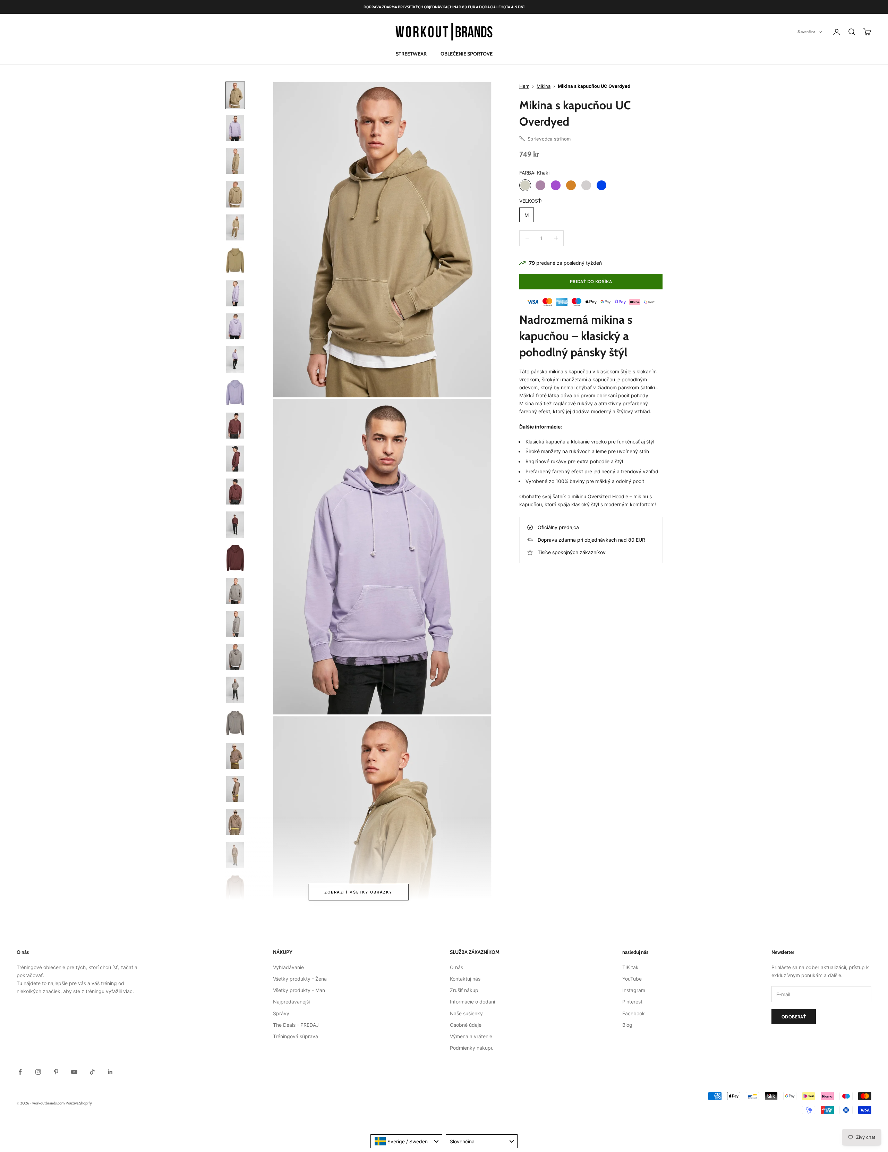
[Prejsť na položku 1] (235, 95)
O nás (456, 967)
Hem (524, 86)
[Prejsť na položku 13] (235, 491)
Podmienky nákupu (472, 1048)
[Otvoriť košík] (867, 32)
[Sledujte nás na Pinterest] (56, 1071)
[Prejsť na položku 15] (235, 557)
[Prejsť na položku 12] (235, 458)
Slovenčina (806, 31)
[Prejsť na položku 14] (235, 524)
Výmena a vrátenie (471, 1036)
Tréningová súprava (295, 1036)
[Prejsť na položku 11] (235, 425)
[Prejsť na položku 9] (235, 359)
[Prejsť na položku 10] (235, 392)
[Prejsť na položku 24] (235, 855)
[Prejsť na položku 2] (235, 128)
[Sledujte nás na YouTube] (74, 1071)
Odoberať (794, 1016)
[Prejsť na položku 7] (235, 293)
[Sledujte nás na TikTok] (92, 1071)
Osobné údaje (465, 1025)
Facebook (633, 1013)
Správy (281, 1013)
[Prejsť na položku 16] (235, 590)
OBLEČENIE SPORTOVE (467, 54)
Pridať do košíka (591, 281)
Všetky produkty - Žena (300, 979)
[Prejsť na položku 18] (235, 656)
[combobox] (406, 1141)
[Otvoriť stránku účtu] (836, 32)
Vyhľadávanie (288, 967)
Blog (627, 1025)
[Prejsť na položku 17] (235, 623)
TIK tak (630, 967)
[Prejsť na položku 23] (235, 822)
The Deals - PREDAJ (296, 1025)
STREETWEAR (411, 54)
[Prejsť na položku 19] (235, 689)
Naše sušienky (466, 1013)
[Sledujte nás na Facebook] (20, 1071)
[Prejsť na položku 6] (235, 260)
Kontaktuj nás (465, 979)
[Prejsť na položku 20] (235, 723)
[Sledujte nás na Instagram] (38, 1071)
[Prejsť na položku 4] (235, 194)
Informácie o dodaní (472, 1002)
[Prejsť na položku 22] (235, 789)
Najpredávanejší (291, 1002)
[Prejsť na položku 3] (235, 161)
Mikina (543, 86)
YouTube (632, 979)
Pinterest (632, 1002)
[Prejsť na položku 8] (235, 326)
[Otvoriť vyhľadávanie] (852, 32)
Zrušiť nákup (464, 990)
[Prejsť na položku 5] (235, 227)
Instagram (633, 990)
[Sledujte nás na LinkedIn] (110, 1071)
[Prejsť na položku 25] (235, 888)
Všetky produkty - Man (299, 990)
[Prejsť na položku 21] (235, 756)
